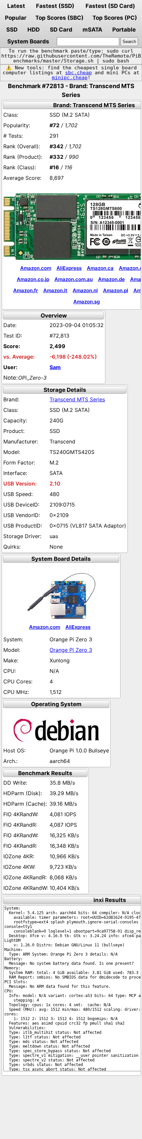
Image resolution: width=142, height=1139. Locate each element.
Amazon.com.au (73, 279)
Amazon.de (111, 279)
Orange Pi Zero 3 (71, 650)
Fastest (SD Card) (110, 6)
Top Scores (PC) (114, 17)
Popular (15, 17)
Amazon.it (55, 290)
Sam (55, 367)
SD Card (61, 29)
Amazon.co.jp (33, 279)
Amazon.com (35, 268)
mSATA (92, 29)
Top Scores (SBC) (59, 17)
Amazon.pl (115, 290)
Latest (16, 6)
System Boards (28, 41)
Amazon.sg (86, 301)
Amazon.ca (100, 268)
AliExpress (69, 268)
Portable (124, 29)
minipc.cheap (70, 78)
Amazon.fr (25, 290)
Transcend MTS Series (77, 399)
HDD (33, 29)
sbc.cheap (78, 73)
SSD (12, 29)
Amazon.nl (85, 290)
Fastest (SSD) (55, 6)
